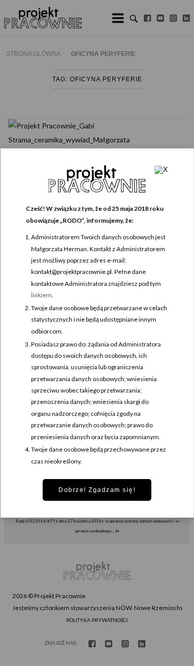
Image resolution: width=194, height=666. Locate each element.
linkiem (41, 295)
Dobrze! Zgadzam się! (97, 490)
